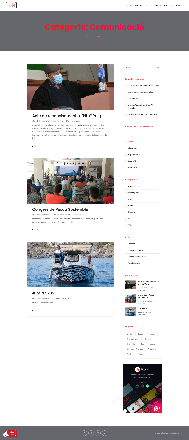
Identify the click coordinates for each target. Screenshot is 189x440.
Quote (131, 225)
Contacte (179, 5)
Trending (152, 349)
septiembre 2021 (135, 154)
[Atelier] (11, 5)
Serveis (149, 5)
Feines (158, 5)
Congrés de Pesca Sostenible (60, 209)
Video (140, 354)
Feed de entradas (135, 250)
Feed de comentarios (137, 256)
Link (129, 218)
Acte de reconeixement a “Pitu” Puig (66, 115)
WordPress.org (134, 263)
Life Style (131, 344)
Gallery (131, 205)
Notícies (168, 5)
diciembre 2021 (134, 148)
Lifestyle (131, 212)
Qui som (139, 5)
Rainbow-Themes (135, 349)
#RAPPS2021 (44, 293)
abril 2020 (132, 167)
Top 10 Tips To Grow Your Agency (142, 114)
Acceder (131, 244)
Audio (129, 334)
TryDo (130, 354)
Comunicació (134, 186)
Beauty (141, 334)
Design (152, 334)
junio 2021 (132, 161)
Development (134, 192)
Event (130, 199)
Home (129, 5)
